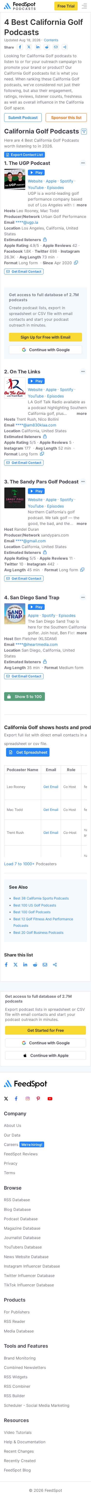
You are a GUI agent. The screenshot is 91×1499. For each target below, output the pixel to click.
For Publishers (17, 1312)
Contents (51, 40)
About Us (12, 1125)
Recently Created (20, 1460)
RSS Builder (14, 1395)
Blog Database (17, 1209)
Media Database (19, 1331)
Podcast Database (21, 1218)
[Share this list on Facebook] (20, 47)
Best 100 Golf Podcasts (31, 912)
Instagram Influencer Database (32, 1266)
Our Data (12, 1135)
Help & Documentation (24, 1441)
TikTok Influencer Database (29, 1285)
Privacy (10, 1163)
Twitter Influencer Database (29, 1275)
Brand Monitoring (20, 1358)
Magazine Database (22, 1228)
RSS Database (17, 1199)
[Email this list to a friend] (56, 47)
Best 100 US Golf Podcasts (34, 905)
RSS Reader (14, 1321)
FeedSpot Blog (17, 1470)
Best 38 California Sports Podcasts (41, 898)
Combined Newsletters (25, 1367)
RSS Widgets (15, 1376)
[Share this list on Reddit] (47, 47)
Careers (23, 1144)
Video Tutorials (18, 1432)
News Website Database (26, 1256)
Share (9, 47)
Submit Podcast (23, 117)
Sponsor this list (66, 117)
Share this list (18, 954)
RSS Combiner (17, 1386)
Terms (9, 1172)
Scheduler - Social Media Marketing (36, 1405)
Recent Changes (19, 1451)
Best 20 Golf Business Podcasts (38, 932)
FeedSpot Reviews (21, 1153)
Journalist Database (22, 1237)
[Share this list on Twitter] (29, 47)
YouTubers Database (23, 1247)
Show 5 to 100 (28, 696)
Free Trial (66, 6)
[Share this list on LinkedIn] (38, 47)
